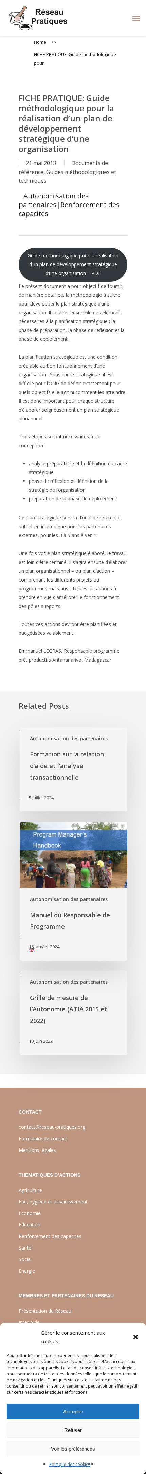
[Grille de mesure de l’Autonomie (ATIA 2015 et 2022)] (73, 1013)
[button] (135, 1337)
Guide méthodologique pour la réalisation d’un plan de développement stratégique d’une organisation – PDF (73, 264)
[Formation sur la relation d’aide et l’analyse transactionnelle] (73, 769)
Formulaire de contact (43, 1138)
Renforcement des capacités (69, 209)
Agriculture (30, 1190)
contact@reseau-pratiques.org (52, 1127)
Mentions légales (37, 1150)
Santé (25, 1247)
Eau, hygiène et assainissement (53, 1201)
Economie (30, 1213)
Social (25, 1259)
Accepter (73, 1411)
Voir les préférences (73, 1449)
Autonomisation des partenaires (54, 200)
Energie (27, 1270)
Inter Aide (29, 1322)
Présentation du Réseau (45, 1311)
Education (29, 1224)
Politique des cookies (69, 1464)
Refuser (73, 1430)
